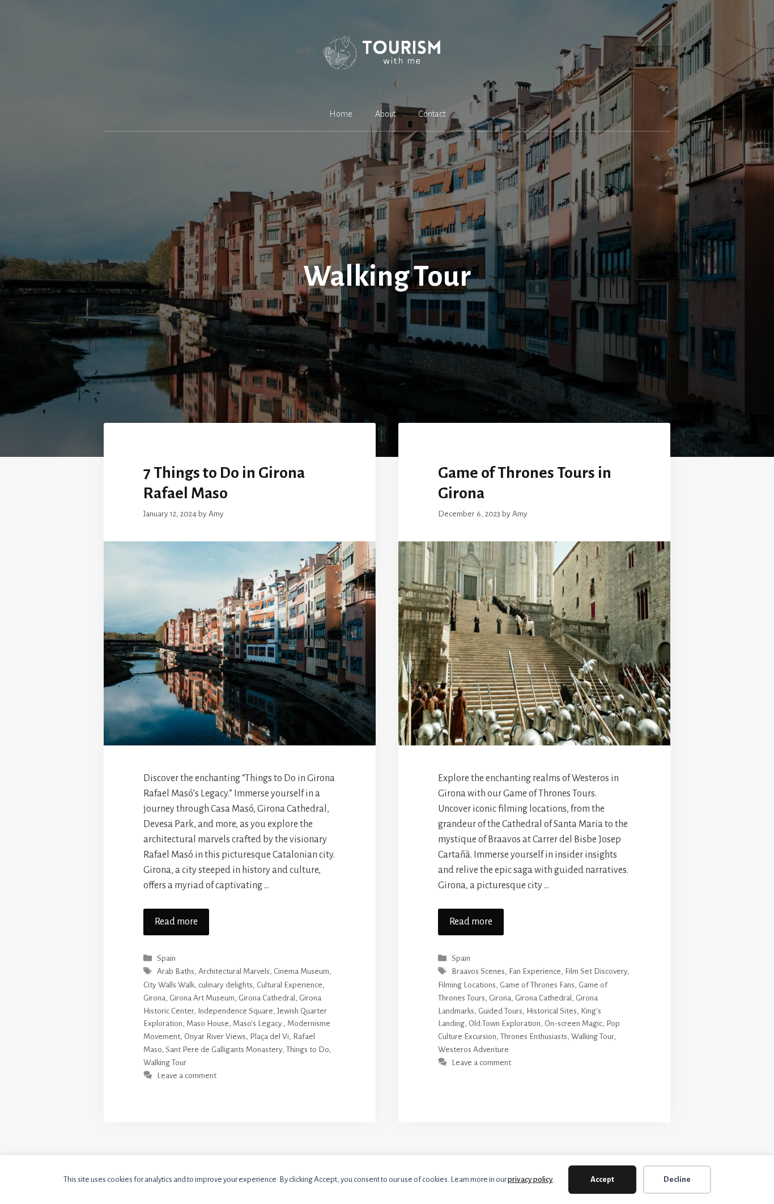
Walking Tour (164, 1062)
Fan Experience (535, 972)
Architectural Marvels (234, 972)
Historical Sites (551, 1011)
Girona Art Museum (202, 998)
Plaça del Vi (269, 1036)
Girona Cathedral (267, 998)
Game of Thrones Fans (537, 985)
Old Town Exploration (505, 1023)
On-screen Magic (573, 1023)
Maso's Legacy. (258, 1023)
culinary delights (225, 985)
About (385, 113)
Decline (677, 1179)
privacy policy (530, 1179)
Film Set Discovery (596, 972)
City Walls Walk (168, 985)
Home (340, 113)
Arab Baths (175, 972)
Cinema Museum (301, 972)
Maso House (207, 1023)
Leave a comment (186, 1076)
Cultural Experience (289, 985)
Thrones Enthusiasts (533, 1036)
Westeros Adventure (473, 1049)
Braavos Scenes (478, 972)
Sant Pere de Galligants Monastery (223, 1049)
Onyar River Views (215, 1036)
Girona (154, 998)
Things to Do (307, 1049)
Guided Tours (500, 1011)
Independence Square (235, 1011)
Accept (602, 1179)
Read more (176, 922)
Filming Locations (467, 985)
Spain (166, 958)
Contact (431, 113)
